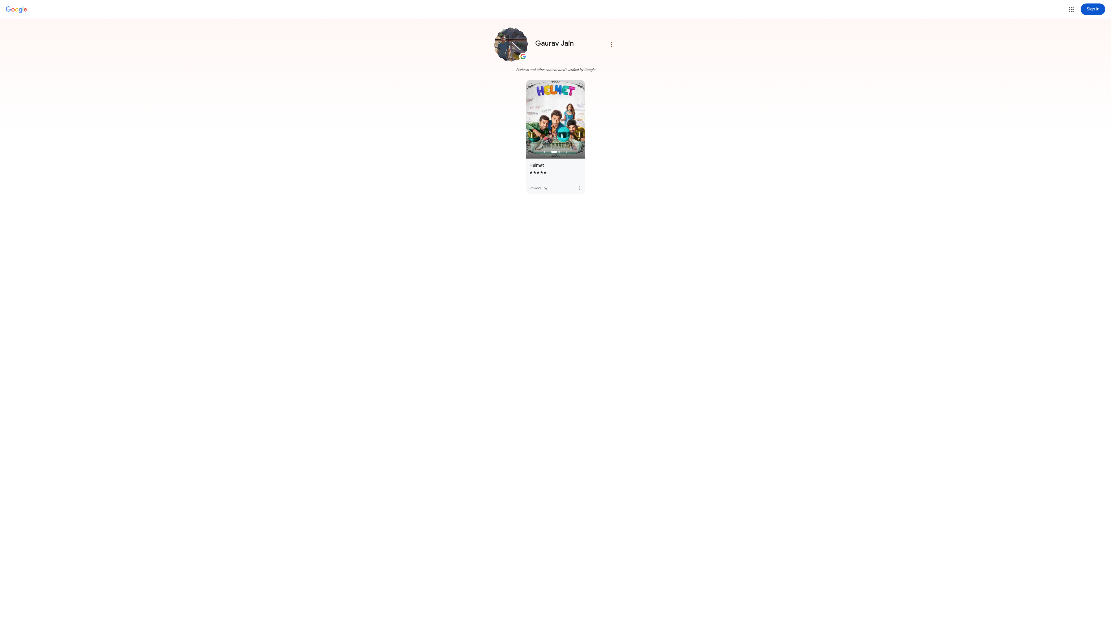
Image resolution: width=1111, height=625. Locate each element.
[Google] (16, 9)
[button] (1071, 9)
